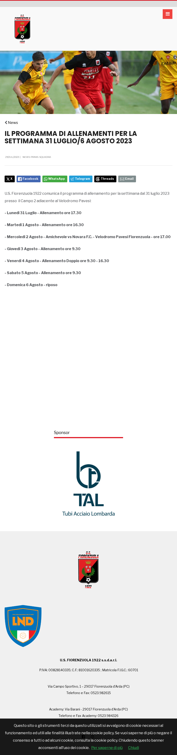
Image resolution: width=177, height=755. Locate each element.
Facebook (30, 178)
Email (129, 178)
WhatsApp (56, 178)
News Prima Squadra (37, 157)
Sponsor (62, 432)
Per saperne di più (107, 748)
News (13, 122)
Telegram (82, 178)
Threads (107, 178)
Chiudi (133, 748)
